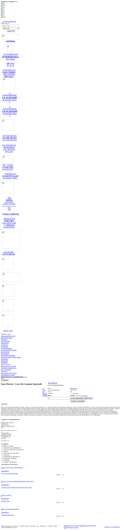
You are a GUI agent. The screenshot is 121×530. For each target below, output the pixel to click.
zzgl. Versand (84, 395)
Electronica (4, 339)
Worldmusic (4, 362)
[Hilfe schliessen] (5, 380)
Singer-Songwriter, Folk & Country (11, 357)
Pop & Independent (6, 348)
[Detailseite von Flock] (6, 495)
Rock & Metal (5, 354)
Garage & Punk (5, 341)
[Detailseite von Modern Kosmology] (10, 509)
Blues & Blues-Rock (7, 338)
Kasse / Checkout (6, 369)
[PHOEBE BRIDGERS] (9, 21)
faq (110, 527)
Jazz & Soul (4, 345)
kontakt (106, 527)
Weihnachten (4, 361)
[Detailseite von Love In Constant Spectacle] (45, 395)
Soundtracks (4, 359)
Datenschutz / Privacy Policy (9, 373)
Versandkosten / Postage (8, 375)
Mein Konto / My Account (8, 366)
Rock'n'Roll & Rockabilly (8, 355)
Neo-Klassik (4, 346)
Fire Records (73, 388)
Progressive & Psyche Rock (9, 350)
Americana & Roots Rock (8, 336)
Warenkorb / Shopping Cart (8, 368)
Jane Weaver (52, 383)
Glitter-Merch (5, 343)
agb (112, 527)
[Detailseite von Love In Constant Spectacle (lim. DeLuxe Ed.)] (17, 481)
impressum (117, 527)
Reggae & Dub (5, 352)
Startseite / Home (8, 331)
